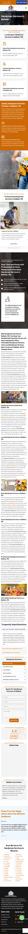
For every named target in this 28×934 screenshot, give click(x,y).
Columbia (18, 872)
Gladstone (18, 866)
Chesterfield (19, 873)
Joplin (17, 858)
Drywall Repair (4, 919)
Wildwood (6, 854)
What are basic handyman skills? (12, 648)
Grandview (18, 865)
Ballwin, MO (20, 922)
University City (7, 858)
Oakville (6, 873)
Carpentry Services (5, 914)
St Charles (7, 865)
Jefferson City (20, 859)
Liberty (6, 879)
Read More (14, 243)
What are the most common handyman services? (13, 630)
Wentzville (6, 856)
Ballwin (18, 880)
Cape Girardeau (20, 875)
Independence (19, 861)
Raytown (6, 870)
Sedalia (6, 868)
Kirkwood (18, 854)
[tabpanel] (14, 224)
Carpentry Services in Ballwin (10, 231)
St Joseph (6, 863)
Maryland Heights (8, 877)
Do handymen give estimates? (11, 652)
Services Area (4, 924)
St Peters (6, 859)
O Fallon (6, 872)
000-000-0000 (22, 2)
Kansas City (19, 856)
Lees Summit (7, 880)
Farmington (19, 870)
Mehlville (6, 875)
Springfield (7, 866)
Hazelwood (19, 863)
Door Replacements (5, 917)
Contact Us (3, 921)
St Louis (6, 861)
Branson (18, 877)
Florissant (18, 868)
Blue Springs (19, 879)
